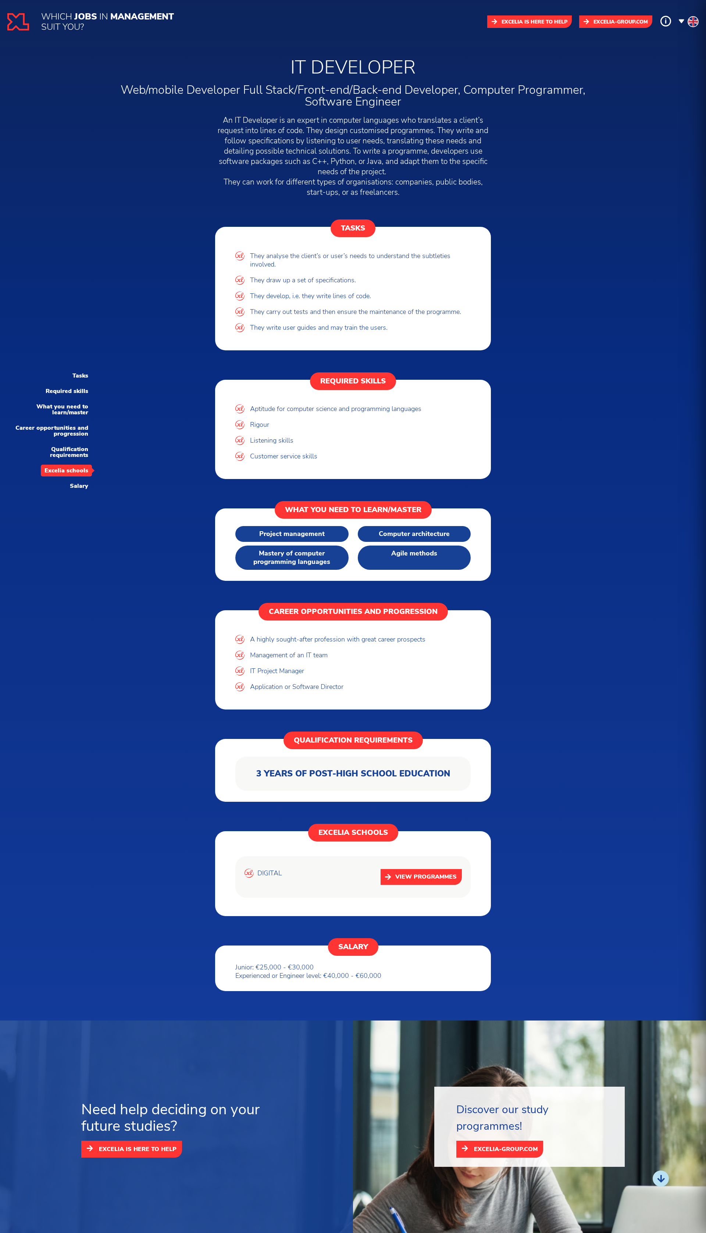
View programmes (426, 877)
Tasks (80, 376)
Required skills (67, 391)
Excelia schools (66, 471)
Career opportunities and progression (51, 431)
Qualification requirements (69, 452)
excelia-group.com (620, 21)
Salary (79, 486)
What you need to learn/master (62, 410)
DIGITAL (269, 873)
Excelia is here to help (534, 21)
